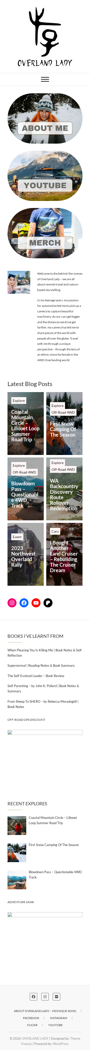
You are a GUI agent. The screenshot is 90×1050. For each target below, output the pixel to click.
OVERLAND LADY (35, 1038)
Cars (55, 531)
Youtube (55, 1025)
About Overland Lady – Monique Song (45, 1011)
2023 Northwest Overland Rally (23, 556)
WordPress (61, 1044)
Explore (19, 400)
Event (17, 537)
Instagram (58, 1018)
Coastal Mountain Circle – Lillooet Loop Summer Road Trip (25, 425)
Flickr (32, 1025)
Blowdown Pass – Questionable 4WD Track (24, 494)
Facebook (31, 1018)
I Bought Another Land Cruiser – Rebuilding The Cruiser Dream (64, 556)
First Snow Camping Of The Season (63, 429)
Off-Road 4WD (63, 412)
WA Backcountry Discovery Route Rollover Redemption (64, 494)
